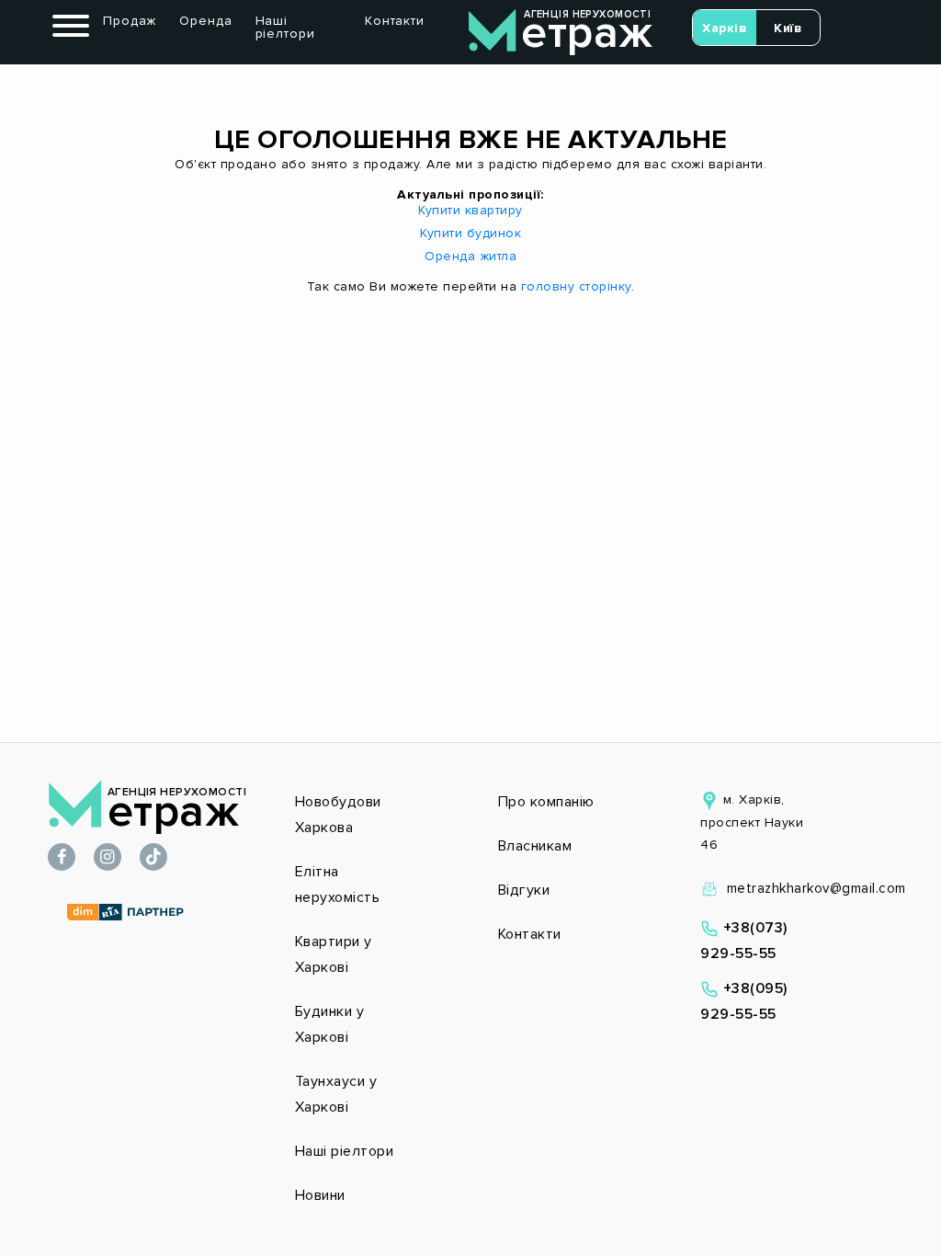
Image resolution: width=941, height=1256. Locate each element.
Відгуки (524, 890)
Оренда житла (470, 256)
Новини (320, 1195)
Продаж (129, 21)
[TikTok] (153, 858)
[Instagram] (107, 858)
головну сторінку (576, 286)
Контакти (395, 21)
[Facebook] (61, 858)
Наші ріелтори (285, 27)
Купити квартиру (470, 210)
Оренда (205, 21)
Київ (787, 28)
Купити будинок (470, 233)
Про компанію (546, 802)
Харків (724, 28)
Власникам (535, 846)
